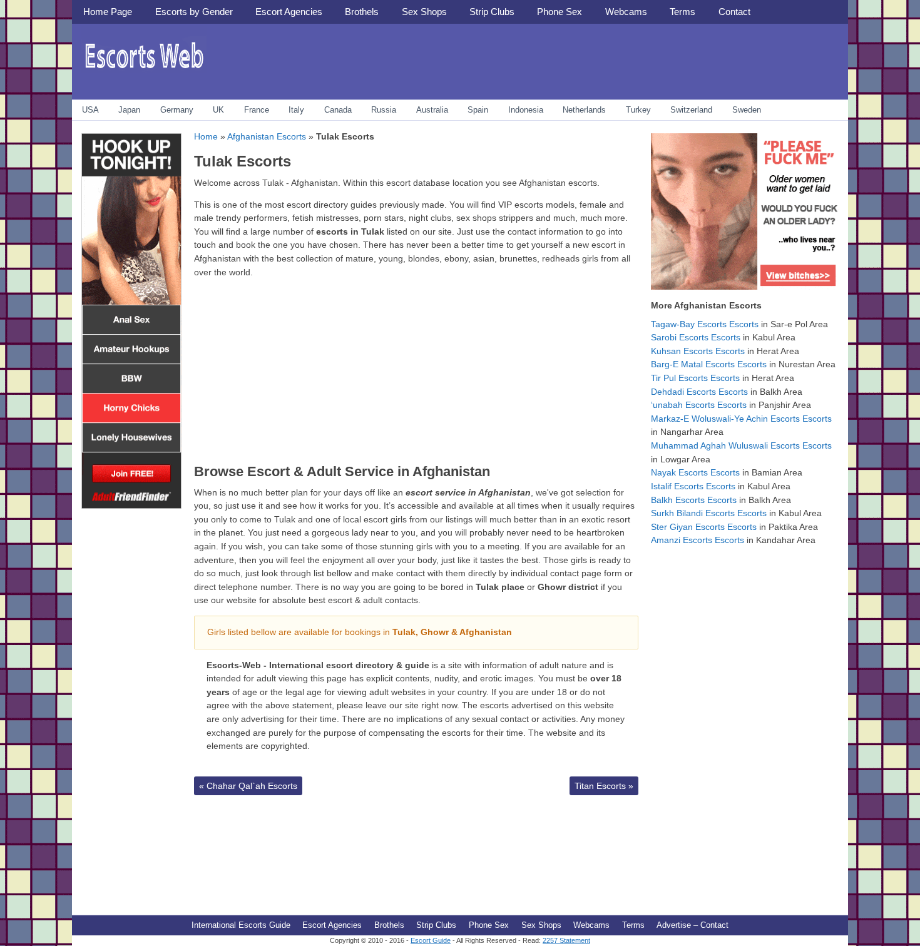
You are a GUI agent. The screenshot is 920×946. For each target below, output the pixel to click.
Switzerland (691, 109)
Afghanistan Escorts (266, 136)
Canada (338, 109)
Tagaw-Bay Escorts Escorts (705, 324)
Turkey (638, 109)
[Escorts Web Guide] (144, 72)
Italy (296, 109)
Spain (478, 109)
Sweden (746, 109)
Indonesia (525, 109)
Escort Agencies (288, 11)
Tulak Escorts (242, 161)
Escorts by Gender (194, 11)
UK (218, 109)
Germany (176, 109)
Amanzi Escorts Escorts (697, 540)
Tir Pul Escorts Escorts (695, 378)
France (256, 109)
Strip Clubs (491, 11)
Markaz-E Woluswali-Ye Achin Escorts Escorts (741, 419)
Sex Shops (424, 11)
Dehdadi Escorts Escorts (699, 392)
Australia (432, 109)
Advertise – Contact (692, 925)
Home (206, 136)
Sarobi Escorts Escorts (695, 337)
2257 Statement (566, 940)
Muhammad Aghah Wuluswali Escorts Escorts (741, 445)
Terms (682, 11)
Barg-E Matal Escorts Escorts (709, 364)
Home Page (107, 11)
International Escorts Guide (241, 925)
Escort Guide (431, 940)
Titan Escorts (604, 786)
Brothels (362, 11)
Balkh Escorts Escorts (694, 500)
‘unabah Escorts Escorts (699, 405)
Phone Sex (559, 11)
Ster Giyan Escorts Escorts (704, 527)
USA (90, 109)
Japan (129, 109)
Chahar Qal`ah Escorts (248, 786)
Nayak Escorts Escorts (695, 472)
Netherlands (584, 109)
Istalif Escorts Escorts (693, 486)
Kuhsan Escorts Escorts (698, 351)
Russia (383, 109)
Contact (734, 11)
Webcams (626, 11)
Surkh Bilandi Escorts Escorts (709, 513)
